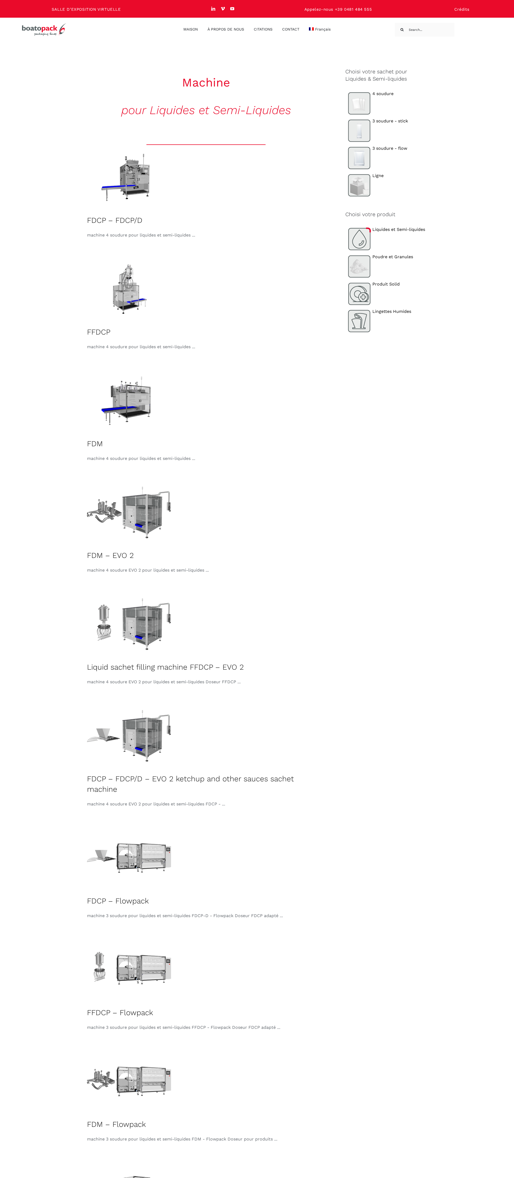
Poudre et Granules (392, 256)
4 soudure (383, 93)
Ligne (378, 175)
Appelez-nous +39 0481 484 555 (338, 9)
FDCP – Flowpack (118, 900)
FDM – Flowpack (116, 1124)
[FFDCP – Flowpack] (130, 970)
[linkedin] (213, 9)
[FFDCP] (130, 289)
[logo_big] (44, 25)
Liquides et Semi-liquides (398, 229)
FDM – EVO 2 (110, 555)
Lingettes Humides (391, 311)
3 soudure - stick (390, 120)
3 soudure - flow (389, 148)
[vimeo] (223, 9)
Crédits (461, 9)
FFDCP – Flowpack (120, 1012)
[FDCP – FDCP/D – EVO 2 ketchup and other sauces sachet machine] (130, 736)
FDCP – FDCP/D (114, 220)
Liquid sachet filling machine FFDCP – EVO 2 (165, 667)
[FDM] (130, 401)
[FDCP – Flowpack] (130, 858)
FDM (95, 443)
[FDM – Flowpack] (130, 1081)
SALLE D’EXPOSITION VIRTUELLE (86, 9)
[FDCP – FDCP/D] (130, 177)
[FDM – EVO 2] (130, 512)
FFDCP (98, 332)
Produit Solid (386, 284)
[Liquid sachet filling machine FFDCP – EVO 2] (130, 624)
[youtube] (232, 9)
